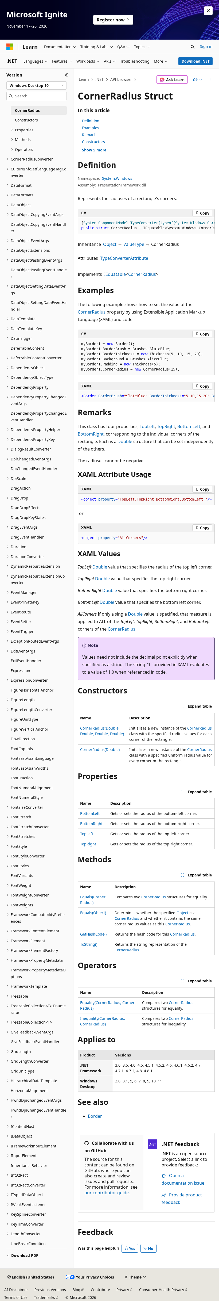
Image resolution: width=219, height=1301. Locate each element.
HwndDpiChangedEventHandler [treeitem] (38, 1113)
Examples (90, 127)
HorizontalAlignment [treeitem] (29, 1090)
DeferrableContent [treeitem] (27, 348)
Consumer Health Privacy (161, 1289)
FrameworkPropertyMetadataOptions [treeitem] (38, 973)
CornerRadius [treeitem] (27, 110)
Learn (84, 79)
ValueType (133, 244)
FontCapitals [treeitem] (22, 748)
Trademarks (44, 1297)
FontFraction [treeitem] (22, 777)
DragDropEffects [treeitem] (25, 507)
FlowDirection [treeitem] (23, 738)
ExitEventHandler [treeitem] (26, 660)
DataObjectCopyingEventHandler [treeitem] (38, 228)
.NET (99, 79)
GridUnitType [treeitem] (22, 1071)
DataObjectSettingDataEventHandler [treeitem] (39, 306)
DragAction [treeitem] (21, 488)
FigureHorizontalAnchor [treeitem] (32, 690)
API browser (121, 79)
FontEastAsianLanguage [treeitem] (32, 758)
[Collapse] (66, 75)
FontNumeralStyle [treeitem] (27, 797)
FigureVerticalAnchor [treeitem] (29, 729)
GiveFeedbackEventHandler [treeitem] (35, 1041)
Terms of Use (16, 1297)
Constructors (93, 141)
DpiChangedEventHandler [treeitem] (34, 468)
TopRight (166, 426)
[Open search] (192, 47)
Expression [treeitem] (20, 670)
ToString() (88, 944)
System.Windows (117, 178)
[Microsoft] (9, 46)
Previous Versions (50, 1289)
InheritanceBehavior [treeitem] (29, 1165)
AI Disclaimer (16, 1289)
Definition (90, 120)
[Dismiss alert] (208, 10)
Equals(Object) (93, 912)
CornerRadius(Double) (100, 749)
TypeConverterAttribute (124, 258)
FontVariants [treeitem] (22, 875)
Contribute (100, 1289)
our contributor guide (106, 1193)
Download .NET (196, 61)
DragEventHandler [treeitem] (27, 537)
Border (95, 1116)
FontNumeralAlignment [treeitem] (32, 787)
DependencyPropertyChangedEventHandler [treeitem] (39, 416)
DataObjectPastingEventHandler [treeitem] (39, 273)
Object (109, 244)
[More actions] (210, 79)
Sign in (206, 46)
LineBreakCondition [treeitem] (28, 1243)
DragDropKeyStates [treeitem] (28, 517)
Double (125, 441)
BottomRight (91, 434)
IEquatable (115, 274)
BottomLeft (188, 426)
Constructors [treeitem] (26, 120)
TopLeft (147, 426)
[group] (146, 225)
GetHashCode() (93, 934)
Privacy (122, 1289)
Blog (76, 1289)
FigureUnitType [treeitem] (24, 719)
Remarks (89, 134)
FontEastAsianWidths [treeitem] (29, 768)
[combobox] (36, 85)
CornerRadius (142, 274)
